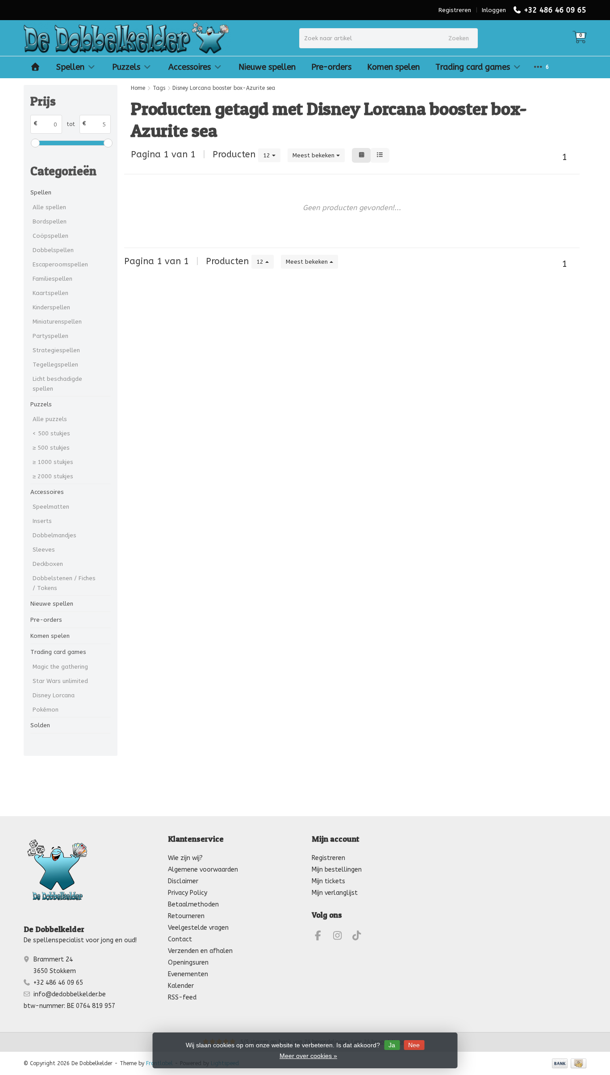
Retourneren (186, 916)
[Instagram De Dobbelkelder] (341, 937)
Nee (414, 1045)
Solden (40, 725)
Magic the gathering (60, 666)
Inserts (42, 521)
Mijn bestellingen (337, 869)
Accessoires (189, 67)
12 (267, 155)
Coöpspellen (50, 235)
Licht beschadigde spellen (57, 383)
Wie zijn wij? (185, 858)
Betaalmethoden (193, 904)
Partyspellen (50, 336)
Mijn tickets (328, 881)
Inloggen (494, 10)
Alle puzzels (50, 419)
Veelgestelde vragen (198, 928)
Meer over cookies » (308, 1055)
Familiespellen (52, 278)
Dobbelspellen (53, 250)
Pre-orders (331, 67)
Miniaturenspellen (57, 321)
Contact (180, 939)
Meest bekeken (314, 155)
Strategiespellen (56, 350)
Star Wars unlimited (60, 681)
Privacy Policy (187, 893)
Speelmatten (51, 506)
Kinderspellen (51, 307)
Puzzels (126, 67)
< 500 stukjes (51, 433)
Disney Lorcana (54, 695)
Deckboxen (48, 564)
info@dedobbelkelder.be (69, 994)
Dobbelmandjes (54, 535)
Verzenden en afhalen (200, 951)
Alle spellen (49, 207)
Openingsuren (188, 962)
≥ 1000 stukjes (53, 462)
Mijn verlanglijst (335, 893)
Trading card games (472, 67)
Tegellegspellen (55, 364)
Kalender (181, 986)
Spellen (70, 67)
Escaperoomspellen (60, 264)
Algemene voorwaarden (203, 869)
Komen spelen (393, 67)
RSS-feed (182, 997)
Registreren (455, 10)
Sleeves (44, 549)
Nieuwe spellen (267, 67)
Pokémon (45, 709)
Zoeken (458, 38)
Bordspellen (50, 221)
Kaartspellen (50, 293)
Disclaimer (183, 881)
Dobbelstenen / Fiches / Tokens (64, 583)
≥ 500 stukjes (51, 447)
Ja (392, 1045)
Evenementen (188, 974)
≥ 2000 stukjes (53, 476)
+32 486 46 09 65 (555, 10)
